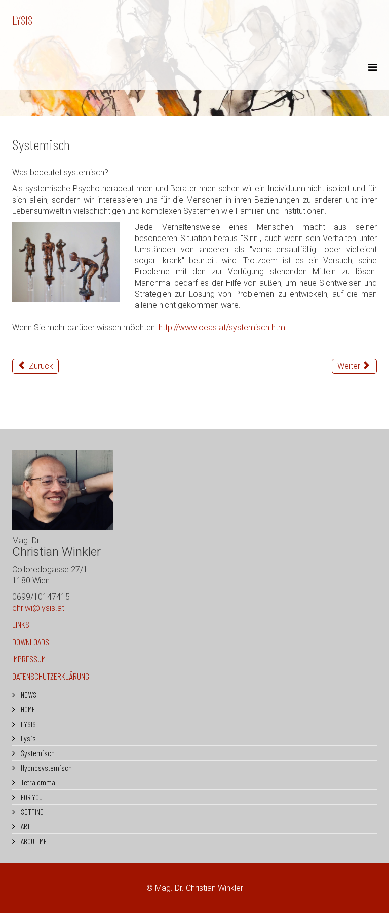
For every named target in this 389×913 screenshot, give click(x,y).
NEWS (27, 694)
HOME (27, 709)
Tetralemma (37, 782)
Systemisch (37, 753)
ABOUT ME (33, 841)
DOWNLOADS (30, 641)
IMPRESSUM (29, 658)
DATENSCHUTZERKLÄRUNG (50, 676)
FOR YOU (31, 797)
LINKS (20, 624)
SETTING (31, 811)
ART (24, 826)
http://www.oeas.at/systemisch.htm (222, 327)
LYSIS (22, 20)
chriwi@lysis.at (38, 608)
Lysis (27, 738)
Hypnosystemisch (45, 767)
